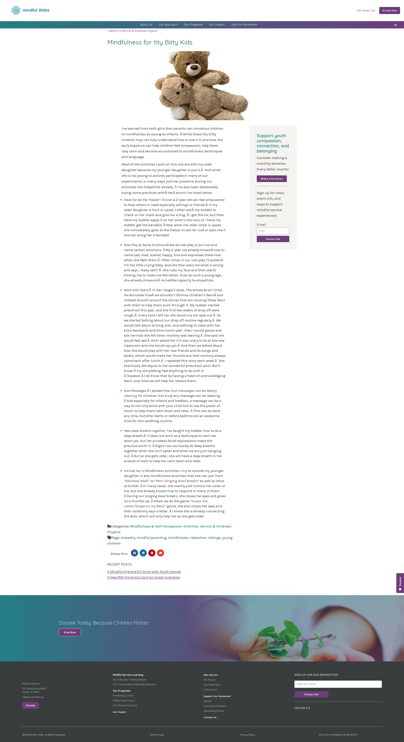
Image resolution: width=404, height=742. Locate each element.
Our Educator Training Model (129, 679)
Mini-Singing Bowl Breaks (177, 481)
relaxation (198, 538)
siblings (214, 538)
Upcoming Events (214, 710)
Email (261, 224)
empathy (128, 538)
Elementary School (123, 695)
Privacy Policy (247, 734)
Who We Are (211, 674)
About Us (146, 24)
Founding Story (212, 684)
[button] (134, 552)
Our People (210, 679)
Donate (208, 701)
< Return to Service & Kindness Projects (132, 30)
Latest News (210, 689)
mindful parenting (152, 538)
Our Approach (168, 24)
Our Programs (193, 24)
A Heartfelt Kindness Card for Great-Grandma (143, 577)
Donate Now (389, 10)
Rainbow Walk (136, 481)
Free (115, 705)
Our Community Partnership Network (134, 684)
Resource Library (127, 705)
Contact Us (210, 717)
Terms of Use (156, 734)
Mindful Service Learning (128, 674)
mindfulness (178, 538)
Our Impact (216, 24)
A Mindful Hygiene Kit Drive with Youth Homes (144, 571)
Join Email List (366, 10)
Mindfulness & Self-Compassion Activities (164, 526)
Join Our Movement (244, 24)
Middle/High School (123, 700)
